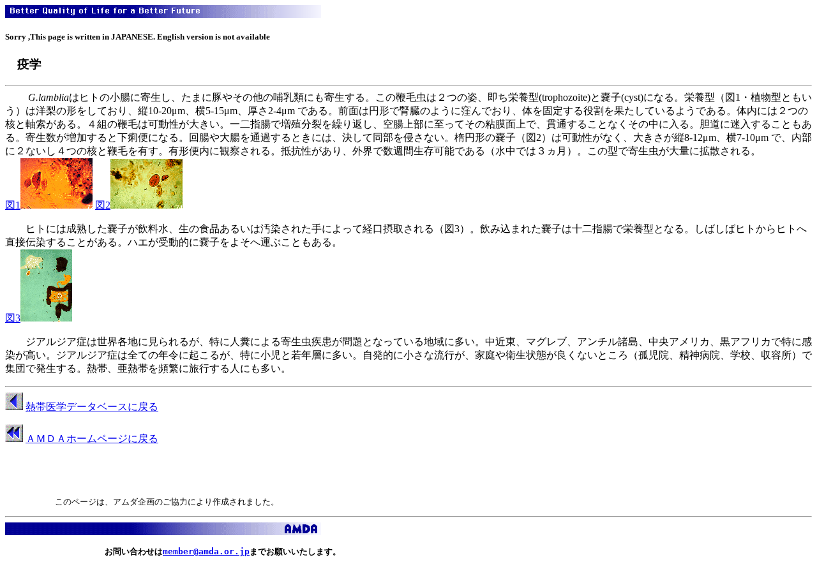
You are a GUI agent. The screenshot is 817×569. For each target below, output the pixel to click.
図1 (12, 205)
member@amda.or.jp (206, 551)
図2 (102, 205)
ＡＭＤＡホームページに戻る (92, 438)
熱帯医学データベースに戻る (92, 406)
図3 (12, 318)
